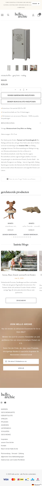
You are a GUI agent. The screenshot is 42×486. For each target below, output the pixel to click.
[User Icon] (33, 15)
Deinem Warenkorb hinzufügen (11, 234)
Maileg (4, 80)
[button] (37, 485)
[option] (21, 44)
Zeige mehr (21, 300)
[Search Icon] (8, 15)
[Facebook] (5, 402)
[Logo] (21, 15)
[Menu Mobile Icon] (2, 15)
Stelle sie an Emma (29, 179)
